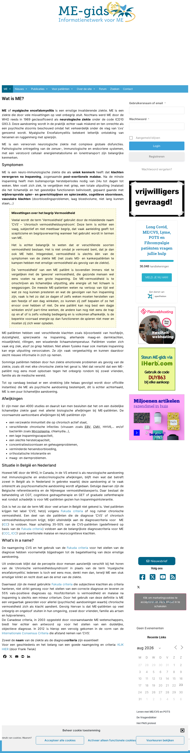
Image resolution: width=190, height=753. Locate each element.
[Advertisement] (95, 56)
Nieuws (19, 88)
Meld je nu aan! (156, 277)
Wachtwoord (139, 119)
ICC (5, 524)
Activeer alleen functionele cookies (111, 740)
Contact (128, 88)
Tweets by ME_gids (160, 602)
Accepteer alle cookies (60, 740)
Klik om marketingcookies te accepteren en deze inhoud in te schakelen (160, 602)
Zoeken (114, 88)
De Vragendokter (146, 717)
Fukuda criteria (72, 511)
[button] (182, 730)
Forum (103, 88)
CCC (6, 533)
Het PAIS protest (146, 723)
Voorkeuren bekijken (160, 740)
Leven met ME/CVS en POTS (153, 711)
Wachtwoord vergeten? (157, 169)
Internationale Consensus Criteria (25, 633)
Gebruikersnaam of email (147, 103)
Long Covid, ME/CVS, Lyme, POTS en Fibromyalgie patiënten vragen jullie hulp (156, 240)
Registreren (157, 156)
